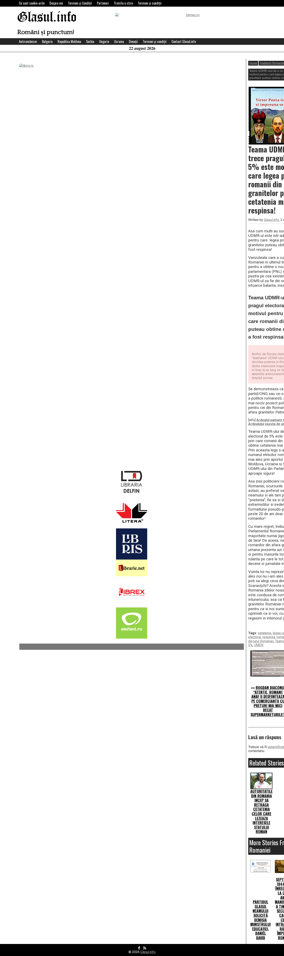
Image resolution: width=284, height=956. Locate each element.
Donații (133, 41)
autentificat (276, 747)
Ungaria (104, 41)
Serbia (90, 41)
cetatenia (264, 633)
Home (253, 63)
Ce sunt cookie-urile (31, 3)
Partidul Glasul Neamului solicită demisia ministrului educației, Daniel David (260, 919)
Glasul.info (47, 17)
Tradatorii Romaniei (272, 63)
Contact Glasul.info (184, 41)
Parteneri (103, 3)
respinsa (268, 637)
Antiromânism (28, 41)
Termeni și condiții (150, 3)
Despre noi (56, 3)
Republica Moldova (69, 41)
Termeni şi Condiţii (80, 3)
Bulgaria (47, 41)
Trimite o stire (123, 3)
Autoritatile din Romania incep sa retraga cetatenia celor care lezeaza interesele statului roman (261, 811)
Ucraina (119, 41)
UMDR (258, 645)
